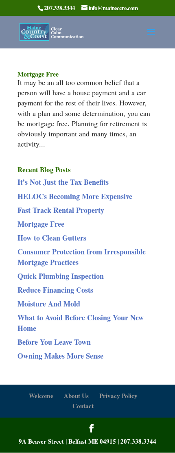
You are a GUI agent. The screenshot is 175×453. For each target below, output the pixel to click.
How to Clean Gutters (52, 237)
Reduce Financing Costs (55, 289)
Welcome (41, 395)
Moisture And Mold (49, 303)
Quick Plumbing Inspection (61, 276)
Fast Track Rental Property (61, 210)
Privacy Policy (118, 395)
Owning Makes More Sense (60, 355)
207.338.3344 (138, 441)
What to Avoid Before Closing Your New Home (81, 322)
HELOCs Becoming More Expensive (75, 196)
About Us (76, 395)
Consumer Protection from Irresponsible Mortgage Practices (82, 256)
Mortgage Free (38, 74)
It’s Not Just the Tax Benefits (63, 182)
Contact (83, 405)
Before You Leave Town (54, 342)
